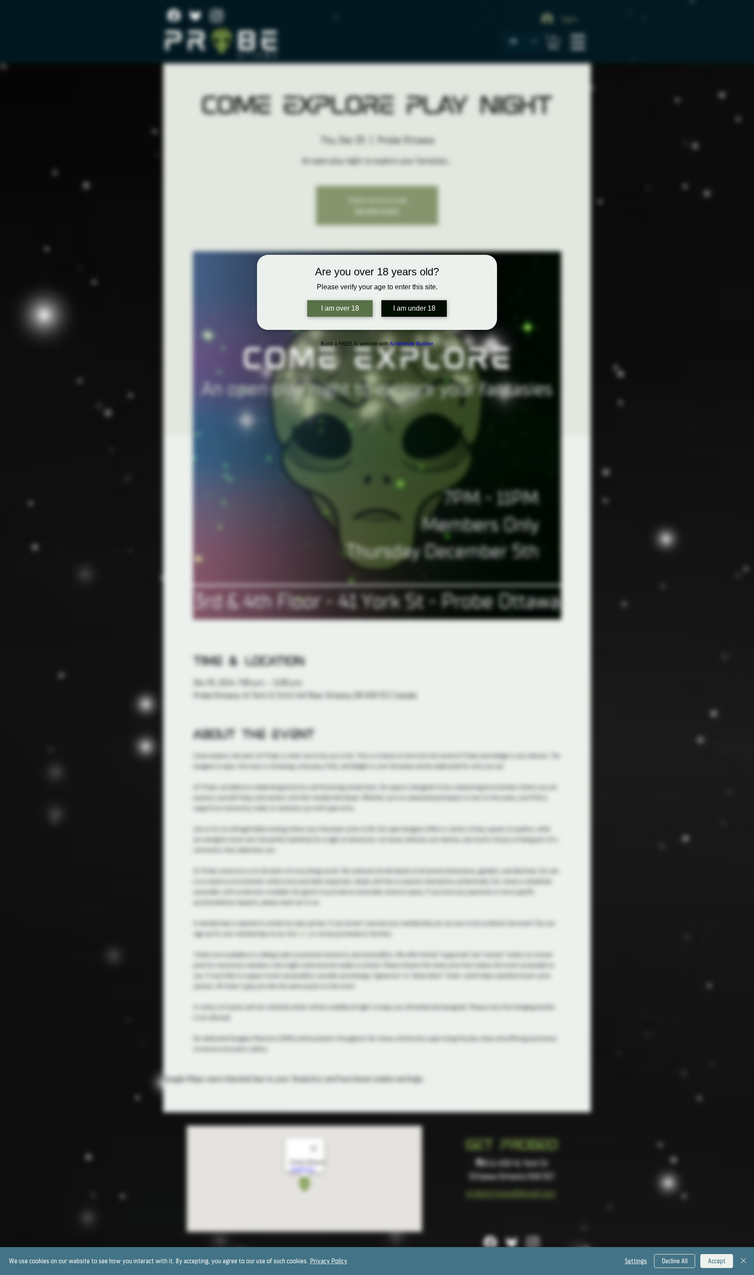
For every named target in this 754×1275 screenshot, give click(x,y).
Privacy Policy (328, 1261)
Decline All (674, 1261)
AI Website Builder (411, 344)
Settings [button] (636, 1261)
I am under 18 (414, 308)
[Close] (743, 1261)
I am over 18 (340, 308)
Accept (717, 1261)
